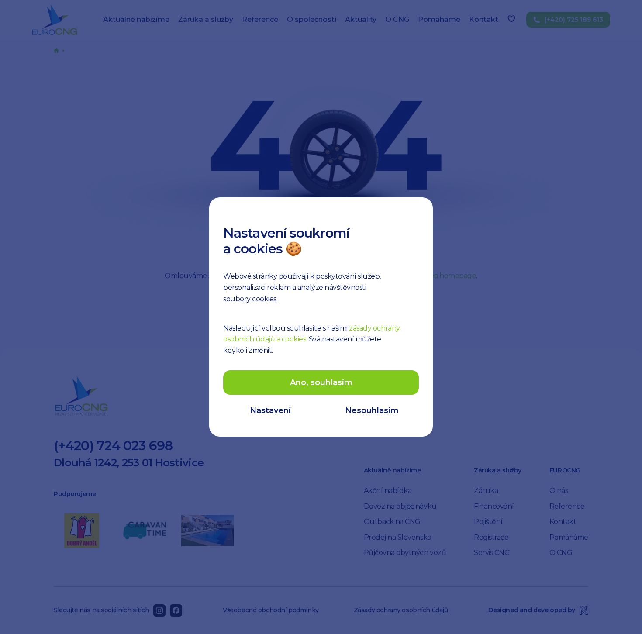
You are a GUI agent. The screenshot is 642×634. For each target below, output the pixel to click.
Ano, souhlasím (321, 382)
